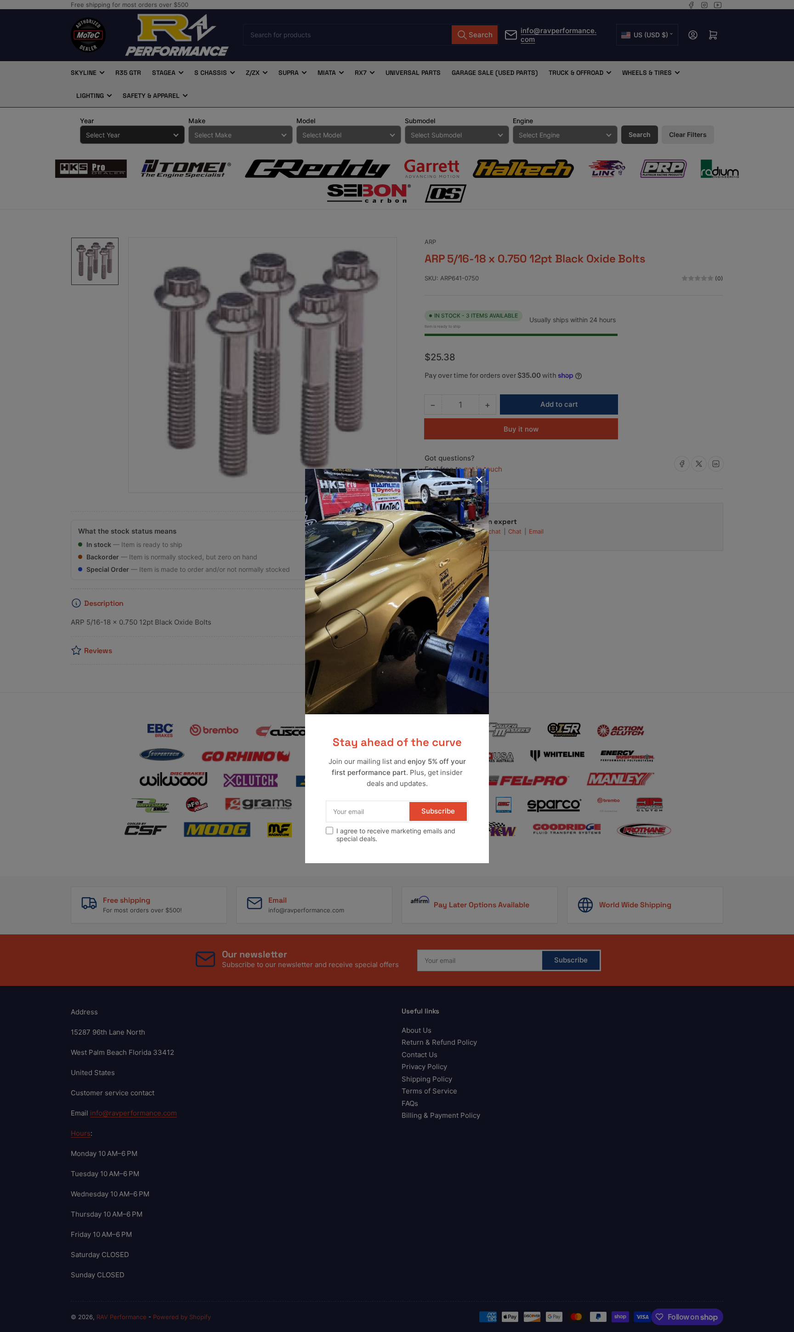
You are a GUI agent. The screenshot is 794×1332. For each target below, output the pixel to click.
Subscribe (438, 811)
